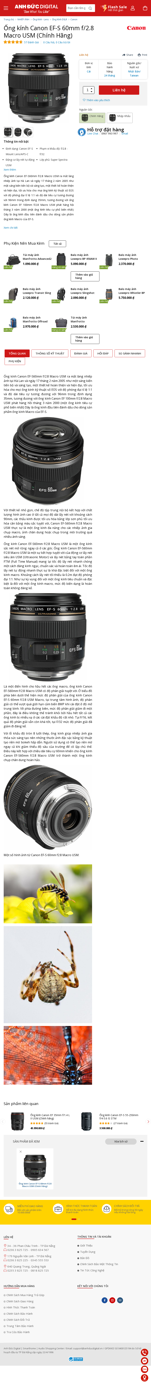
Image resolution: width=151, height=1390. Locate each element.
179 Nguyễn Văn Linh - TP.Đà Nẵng (29, 1256)
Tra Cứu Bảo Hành (18, 1332)
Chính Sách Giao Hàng (20, 1301)
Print (144, 55)
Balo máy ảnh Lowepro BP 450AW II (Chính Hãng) (84, 257)
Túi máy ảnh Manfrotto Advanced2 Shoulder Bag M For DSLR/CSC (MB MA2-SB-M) (37, 257)
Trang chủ (9, 19)
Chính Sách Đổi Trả (18, 1319)
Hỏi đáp (103, 353)
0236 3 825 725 (18, 1250)
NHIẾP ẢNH (23, 19)
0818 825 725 (40, 1270)
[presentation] (3, 1121)
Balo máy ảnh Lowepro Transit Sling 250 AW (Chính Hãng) (37, 291)
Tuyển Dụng (87, 1251)
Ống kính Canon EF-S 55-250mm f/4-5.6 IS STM (118, 1116)
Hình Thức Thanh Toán (20, 1307)
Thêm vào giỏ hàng (84, 276)
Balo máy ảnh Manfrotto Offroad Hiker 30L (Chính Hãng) (35, 320)
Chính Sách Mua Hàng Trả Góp (25, 1295)
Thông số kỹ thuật (50, 353)
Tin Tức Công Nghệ (92, 1270)
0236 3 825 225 (18, 1260)
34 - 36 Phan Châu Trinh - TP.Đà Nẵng (31, 1245)
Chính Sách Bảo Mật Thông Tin (99, 1264)
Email (125, 133)
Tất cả (57, 243)
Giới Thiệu (86, 1245)
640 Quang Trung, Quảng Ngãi (26, 1266)
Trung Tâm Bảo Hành (20, 1326)
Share (129, 55)
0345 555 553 (40, 1260)
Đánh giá (80, 353)
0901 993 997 (109, 133)
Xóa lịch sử (120, 1141)
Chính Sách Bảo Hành (19, 1313)
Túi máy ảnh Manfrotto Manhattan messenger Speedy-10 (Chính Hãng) (85, 320)
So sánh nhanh (130, 353)
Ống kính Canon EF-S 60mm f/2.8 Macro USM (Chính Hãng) (35, 1185)
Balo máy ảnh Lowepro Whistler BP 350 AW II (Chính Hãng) (132, 291)
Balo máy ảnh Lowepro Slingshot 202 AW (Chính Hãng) (84, 291)
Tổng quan (17, 353)
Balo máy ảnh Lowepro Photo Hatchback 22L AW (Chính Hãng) (130, 257)
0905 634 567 (40, 1250)
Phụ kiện (15, 361)
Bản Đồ (84, 1258)
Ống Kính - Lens (41, 19)
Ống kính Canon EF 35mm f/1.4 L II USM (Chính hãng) (50, 1116)
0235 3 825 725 (18, 1270)
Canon (74, 19)
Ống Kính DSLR (59, 19)
